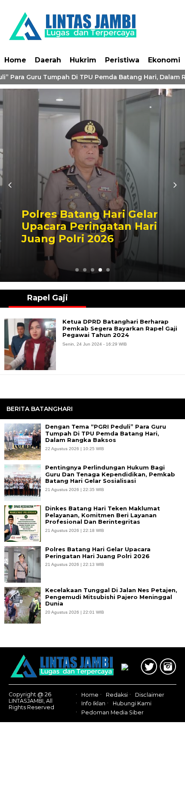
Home (15, 60)
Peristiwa (122, 60)
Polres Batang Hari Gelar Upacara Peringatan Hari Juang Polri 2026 (90, 226)
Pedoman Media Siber (112, 712)
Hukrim (83, 60)
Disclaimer (149, 695)
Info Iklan (93, 704)
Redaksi (117, 695)
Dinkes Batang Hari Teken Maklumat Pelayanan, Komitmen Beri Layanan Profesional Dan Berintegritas (102, 515)
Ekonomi (164, 60)
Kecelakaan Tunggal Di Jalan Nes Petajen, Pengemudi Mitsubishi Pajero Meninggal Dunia (111, 597)
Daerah (48, 60)
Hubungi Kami (132, 704)
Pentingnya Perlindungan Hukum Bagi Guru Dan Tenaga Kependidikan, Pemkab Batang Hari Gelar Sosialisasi (110, 474)
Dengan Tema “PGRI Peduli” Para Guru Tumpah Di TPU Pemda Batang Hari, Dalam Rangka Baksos (105, 433)
